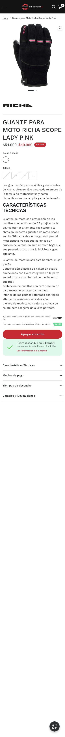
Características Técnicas (19, 365)
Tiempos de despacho (17, 385)
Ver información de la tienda (32, 351)
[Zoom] (60, 27)
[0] (59, 7)
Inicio (5, 18)
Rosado (6, 159)
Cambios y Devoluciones (19, 395)
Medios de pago (13, 375)
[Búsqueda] (54, 7)
